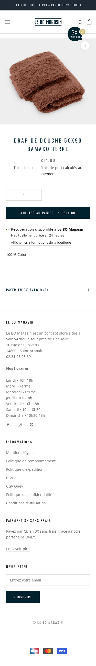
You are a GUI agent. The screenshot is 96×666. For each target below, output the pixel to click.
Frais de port (51, 167)
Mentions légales (20, 452)
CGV (9, 477)
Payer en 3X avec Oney (27, 289)
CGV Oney (14, 486)
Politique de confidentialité (29, 494)
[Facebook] (8, 424)
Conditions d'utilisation (26, 503)
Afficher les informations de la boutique (41, 242)
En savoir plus (18, 548)
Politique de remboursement (31, 461)
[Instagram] (20, 424)
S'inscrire (23, 597)
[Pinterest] (31, 424)
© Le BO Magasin (48, 622)
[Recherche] (80, 22)
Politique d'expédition (25, 469)
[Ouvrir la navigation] (7, 22)
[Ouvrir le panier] (89, 21)
